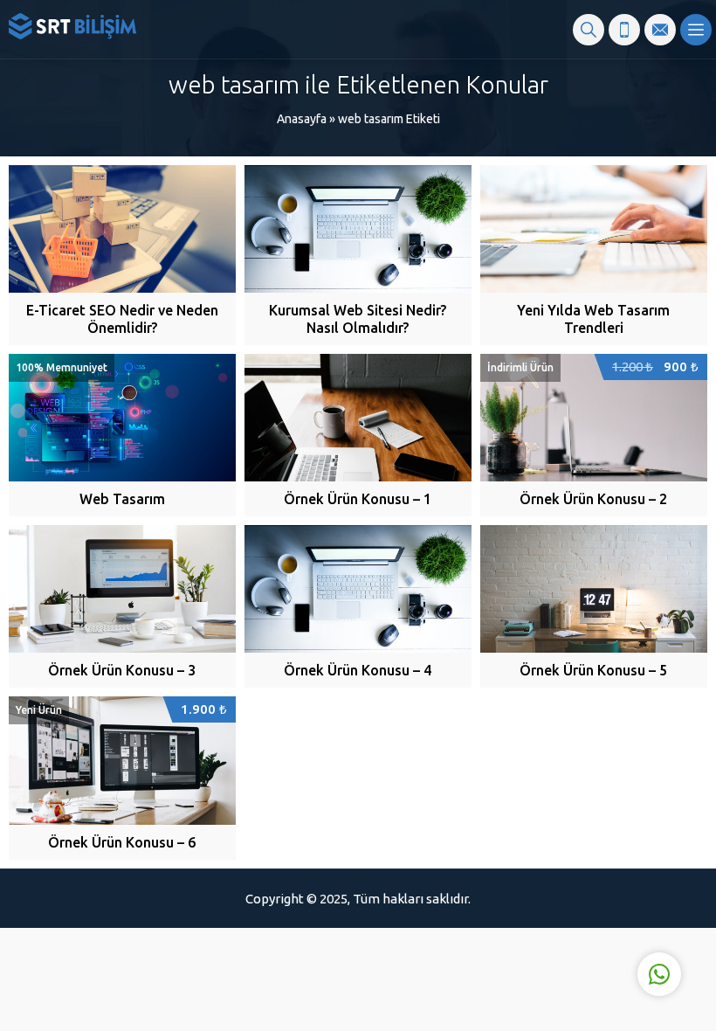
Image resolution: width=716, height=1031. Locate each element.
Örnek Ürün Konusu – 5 (593, 670)
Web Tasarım (122, 499)
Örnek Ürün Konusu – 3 (122, 670)
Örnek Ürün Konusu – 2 (593, 499)
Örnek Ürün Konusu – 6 (122, 842)
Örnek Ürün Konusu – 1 (357, 499)
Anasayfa (302, 119)
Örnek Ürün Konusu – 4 (357, 670)
